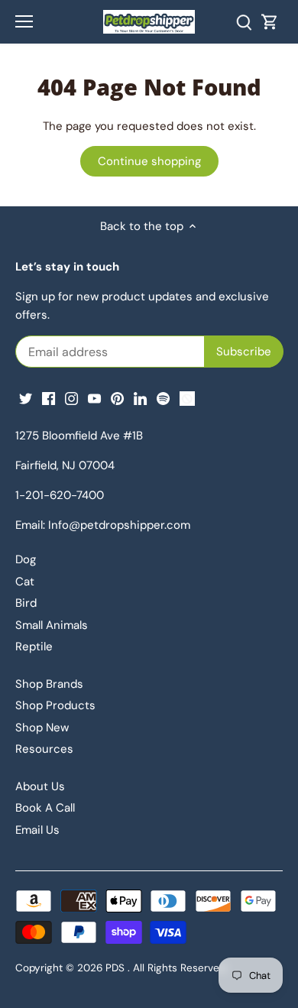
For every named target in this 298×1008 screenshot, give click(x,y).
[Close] (258, 273)
